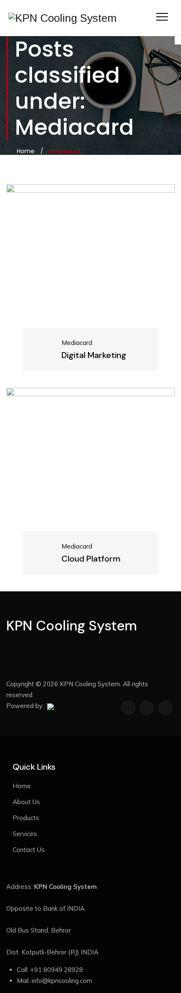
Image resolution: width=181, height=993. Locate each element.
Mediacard (51, 347)
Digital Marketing (68, 359)
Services (25, 834)
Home (24, 151)
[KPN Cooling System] (62, 18)
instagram (146, 707)
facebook (128, 707)
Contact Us (29, 850)
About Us (26, 802)
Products (26, 818)
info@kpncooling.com (62, 981)
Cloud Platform (65, 562)
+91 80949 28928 (56, 970)
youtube (165, 707)
